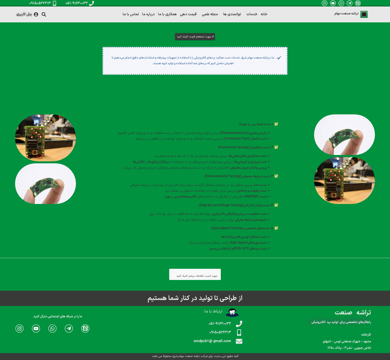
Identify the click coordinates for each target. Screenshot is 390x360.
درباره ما (148, 14)
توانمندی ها (232, 14)
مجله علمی (210, 14)
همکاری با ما (167, 14)
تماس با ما (131, 14)
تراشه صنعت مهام (346, 13)
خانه (264, 14)
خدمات (251, 14)
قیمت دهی (188, 14)
